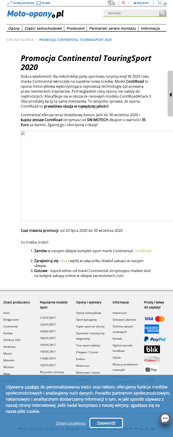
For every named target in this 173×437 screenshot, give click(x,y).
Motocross (82, 366)
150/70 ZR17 (48, 365)
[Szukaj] (162, 13)
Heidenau (9, 347)
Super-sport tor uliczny (90, 326)
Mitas (6, 374)
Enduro (80, 359)
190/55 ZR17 (48, 352)
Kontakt (117, 339)
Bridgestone (11, 320)
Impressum (120, 313)
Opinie (117, 357)
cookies (32, 387)
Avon (6, 313)
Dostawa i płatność (124, 320)
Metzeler (9, 360)
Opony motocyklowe (88, 313)
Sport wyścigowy (86, 320)
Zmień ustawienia (71, 423)
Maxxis (7, 353)
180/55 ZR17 (48, 338)
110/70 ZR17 (48, 318)
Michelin (8, 367)
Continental (10, 326)
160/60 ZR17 (48, 331)
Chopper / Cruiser (87, 352)
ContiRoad (142, 250)
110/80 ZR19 (48, 358)
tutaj (63, 260)
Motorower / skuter (88, 372)
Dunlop (7, 333)
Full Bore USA (11, 340)
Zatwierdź (106, 423)
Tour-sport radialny (88, 345)
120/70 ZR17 (48, 325)
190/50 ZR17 (48, 345)
